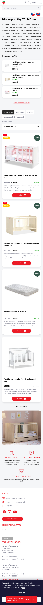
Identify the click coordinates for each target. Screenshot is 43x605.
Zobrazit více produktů (22, 103)
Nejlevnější (20, 112)
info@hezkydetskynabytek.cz (15, 498)
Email (4, 530)
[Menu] (40, 2)
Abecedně (20, 117)
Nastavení (21, 593)
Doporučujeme (8, 112)
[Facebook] (4, 511)
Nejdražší (30, 112)
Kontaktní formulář (12, 519)
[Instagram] (9, 511)
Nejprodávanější (9, 117)
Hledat (38, 8)
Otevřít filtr (10, 127)
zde (23, 588)
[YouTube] (15, 511)
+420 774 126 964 (12, 506)
